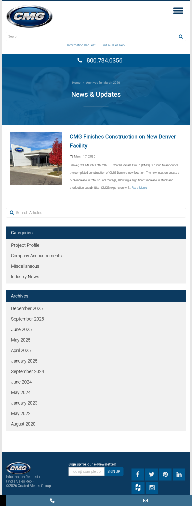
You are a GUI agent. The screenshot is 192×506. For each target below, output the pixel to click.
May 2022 (20, 413)
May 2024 (20, 392)
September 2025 (27, 319)
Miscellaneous (25, 266)
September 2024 (27, 371)
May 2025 (20, 339)
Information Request (81, 45)
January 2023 (24, 403)
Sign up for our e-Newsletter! (92, 464)
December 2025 (27, 308)
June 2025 (21, 329)
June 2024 (21, 381)
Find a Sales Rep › (20, 481)
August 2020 (23, 423)
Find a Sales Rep (113, 45)
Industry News (25, 276)
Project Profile (25, 245)
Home (76, 82)
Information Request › (23, 477)
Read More (139, 188)
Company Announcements (36, 255)
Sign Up (114, 472)
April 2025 (21, 350)
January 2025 (24, 361)
